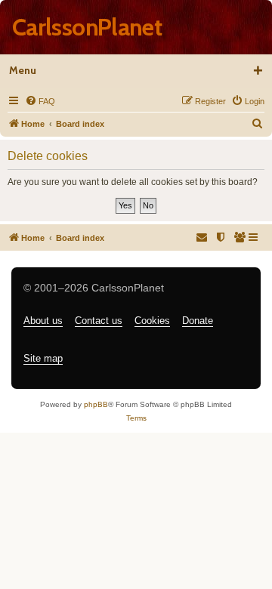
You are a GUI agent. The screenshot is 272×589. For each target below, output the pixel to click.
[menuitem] (40, 101)
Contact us (98, 320)
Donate (197, 320)
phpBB (96, 404)
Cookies (152, 320)
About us (43, 320)
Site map (43, 358)
